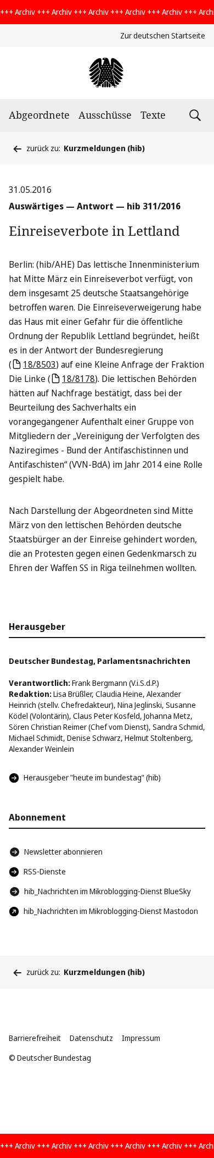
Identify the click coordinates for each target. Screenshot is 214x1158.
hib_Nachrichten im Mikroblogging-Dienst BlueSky (107, 891)
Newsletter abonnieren (63, 851)
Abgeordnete (39, 114)
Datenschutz (91, 1038)
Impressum (141, 1038)
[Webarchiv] (107, 73)
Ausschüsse (105, 114)
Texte (153, 114)
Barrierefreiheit (35, 1038)
